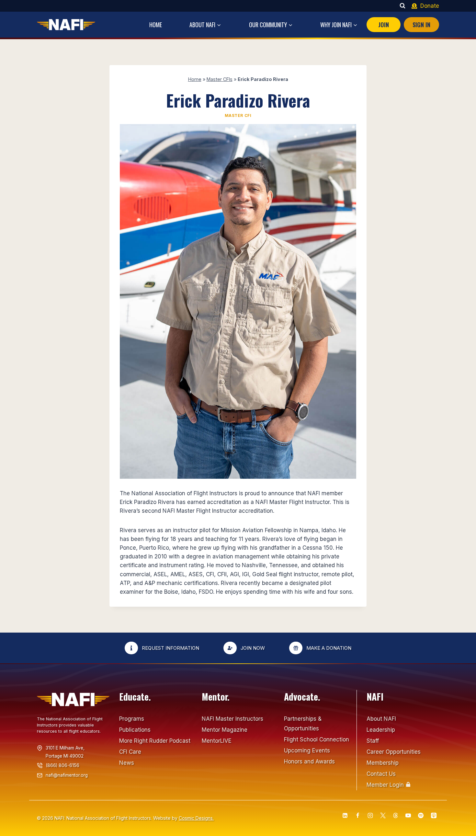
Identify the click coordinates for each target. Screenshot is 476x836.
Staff (373, 741)
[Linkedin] (344, 815)
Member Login (385, 785)
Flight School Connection (316, 739)
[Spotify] (420, 815)
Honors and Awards (309, 761)
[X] (383, 815)
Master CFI (238, 115)
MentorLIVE (217, 741)
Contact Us (381, 774)
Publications (135, 730)
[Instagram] (370, 815)
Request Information (170, 648)
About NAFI (381, 719)
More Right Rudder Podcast (154, 741)
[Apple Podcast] (433, 815)
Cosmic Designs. (196, 818)
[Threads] (395, 815)
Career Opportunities (394, 752)
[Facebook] (357, 815)
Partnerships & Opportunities (303, 724)
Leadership (381, 730)
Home (155, 24)
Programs (131, 719)
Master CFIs (219, 79)
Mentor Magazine (224, 730)
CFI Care (130, 752)
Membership (383, 763)
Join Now (253, 648)
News (126, 763)
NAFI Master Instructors (232, 719)
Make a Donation (328, 648)
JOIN (383, 24)
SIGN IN (421, 24)
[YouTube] (408, 815)
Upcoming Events (307, 750)
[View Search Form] (402, 6)
